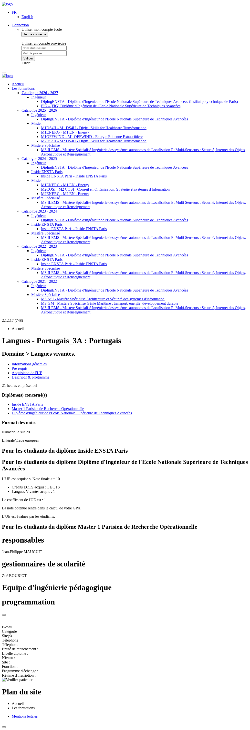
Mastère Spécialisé (45, 145)
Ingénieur (38, 97)
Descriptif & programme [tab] (30, 377)
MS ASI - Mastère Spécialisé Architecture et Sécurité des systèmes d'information (103, 299)
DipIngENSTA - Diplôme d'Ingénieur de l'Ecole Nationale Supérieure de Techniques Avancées (114, 119)
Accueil (18, 84)
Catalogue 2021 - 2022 (39, 281)
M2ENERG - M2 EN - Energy (65, 194)
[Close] (4, 615)
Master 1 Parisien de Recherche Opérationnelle (48, 409)
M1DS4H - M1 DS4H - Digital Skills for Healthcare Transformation (93, 128)
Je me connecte (34, 34)
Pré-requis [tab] (19, 368)
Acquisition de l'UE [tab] (27, 373)
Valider (28, 58)
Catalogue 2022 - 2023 (39, 246)
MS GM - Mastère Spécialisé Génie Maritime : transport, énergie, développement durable (109, 303)
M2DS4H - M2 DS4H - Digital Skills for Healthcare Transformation (93, 141)
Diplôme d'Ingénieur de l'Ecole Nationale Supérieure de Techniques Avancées (72, 413)
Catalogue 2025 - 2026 (39, 110)
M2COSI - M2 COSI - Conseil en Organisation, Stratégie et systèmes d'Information (105, 189)
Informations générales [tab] (29, 364)
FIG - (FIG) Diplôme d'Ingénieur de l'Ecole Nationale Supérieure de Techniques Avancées (110, 106)
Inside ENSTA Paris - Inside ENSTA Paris (74, 176)
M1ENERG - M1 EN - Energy (65, 132)
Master (36, 123)
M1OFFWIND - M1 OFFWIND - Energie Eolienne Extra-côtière (92, 137)
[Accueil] (7, 4)
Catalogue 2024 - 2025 (39, 158)
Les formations (23, 88)
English (27, 17)
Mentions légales (25, 716)
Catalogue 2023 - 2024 (39, 211)
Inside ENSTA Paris (46, 172)
